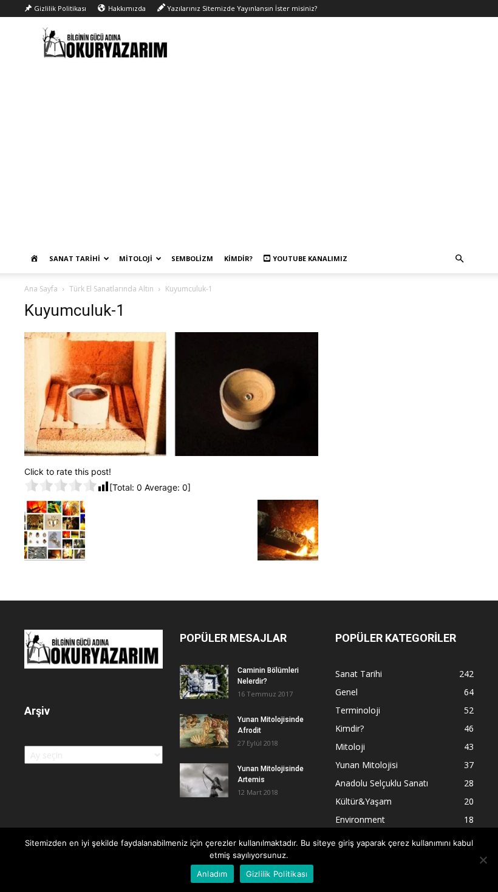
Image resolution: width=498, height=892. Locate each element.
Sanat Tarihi (74, 258)
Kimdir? (238, 258)
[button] (459, 259)
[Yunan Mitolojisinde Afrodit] (204, 731)
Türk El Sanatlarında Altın (111, 289)
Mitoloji (135, 258)
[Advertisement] (249, 153)
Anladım (212, 874)
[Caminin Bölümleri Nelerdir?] (204, 682)
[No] (483, 860)
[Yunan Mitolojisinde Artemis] (204, 780)
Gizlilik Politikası (277, 874)
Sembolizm (192, 258)
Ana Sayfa (41, 289)
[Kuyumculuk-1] (171, 453)
